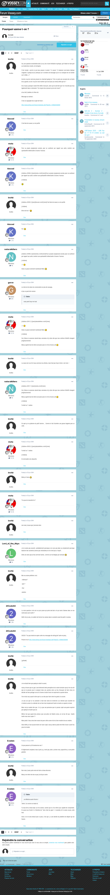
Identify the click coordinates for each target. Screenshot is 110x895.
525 (12, 299)
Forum (28, 872)
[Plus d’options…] (72, 59)
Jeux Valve (51, 872)
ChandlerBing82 (89, 43)
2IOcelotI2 (11, 606)
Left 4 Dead (58, 9)
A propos (70, 4)
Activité (15, 17)
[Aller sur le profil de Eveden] (11, 748)
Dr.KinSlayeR (88, 124)
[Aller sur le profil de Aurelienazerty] (81, 132)
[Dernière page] (21, 53)
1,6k (12, 622)
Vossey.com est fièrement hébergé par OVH (61, 891)
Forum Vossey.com (10, 13)
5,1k (12, 757)
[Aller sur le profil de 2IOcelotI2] (11, 613)
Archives (7, 874)
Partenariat (95, 876)
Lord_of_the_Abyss (10, 544)
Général (22, 37)
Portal (65, 9)
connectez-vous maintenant (56, 843)
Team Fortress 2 (74, 9)
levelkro (87, 115)
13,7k (12, 160)
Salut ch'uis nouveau (91, 102)
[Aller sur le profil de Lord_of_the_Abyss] (11, 553)
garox (11, 282)
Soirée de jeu (30, 874)
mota (10, 143)
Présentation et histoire (99, 872)
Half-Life (50, 9)
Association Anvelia (31, 889)
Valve (19, 9)
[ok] (107, 4)
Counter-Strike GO (34, 9)
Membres (29, 876)
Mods (50, 874)
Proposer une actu (9, 878)
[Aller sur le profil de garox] (11, 290)
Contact (95, 880)
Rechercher (8, 876)
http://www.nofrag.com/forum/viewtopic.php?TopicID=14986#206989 (40, 105)
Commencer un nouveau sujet (45, 45)
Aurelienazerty (89, 137)
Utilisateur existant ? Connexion (89, 13)
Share (57, 36)
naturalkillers (10, 249)
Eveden (10, 741)
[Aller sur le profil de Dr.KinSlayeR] (81, 121)
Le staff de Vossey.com (98, 874)
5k (12, 562)
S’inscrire (105, 13)
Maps (72, 876)
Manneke (87, 94)
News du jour (8, 872)
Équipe (11, 21)
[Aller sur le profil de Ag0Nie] (82, 52)
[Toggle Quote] (25, 296)
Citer (24, 112)
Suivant (16, 53)
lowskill (87, 96)
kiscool (10, 119)
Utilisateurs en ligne (22, 21)
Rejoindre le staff (97, 878)
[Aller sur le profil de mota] (11, 151)
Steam (25, 9)
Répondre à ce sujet (66, 45)
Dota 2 (44, 9)
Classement (27, 17)
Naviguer (5, 17)
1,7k (12, 135)
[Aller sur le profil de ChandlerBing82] (82, 45)
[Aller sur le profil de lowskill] (81, 95)
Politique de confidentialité (44, 891)
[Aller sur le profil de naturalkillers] (11, 257)
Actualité (35, 4)
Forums (4, 21)
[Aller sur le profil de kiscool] (11, 126)
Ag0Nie (86, 50)
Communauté (44, 4)
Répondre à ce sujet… (20, 851)
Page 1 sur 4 (29, 53)
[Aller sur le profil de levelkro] (81, 112)
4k (12, 266)
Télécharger (60, 4)
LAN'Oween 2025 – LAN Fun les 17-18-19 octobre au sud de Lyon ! (94, 133)
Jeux (52, 4)
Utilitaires (73, 878)
